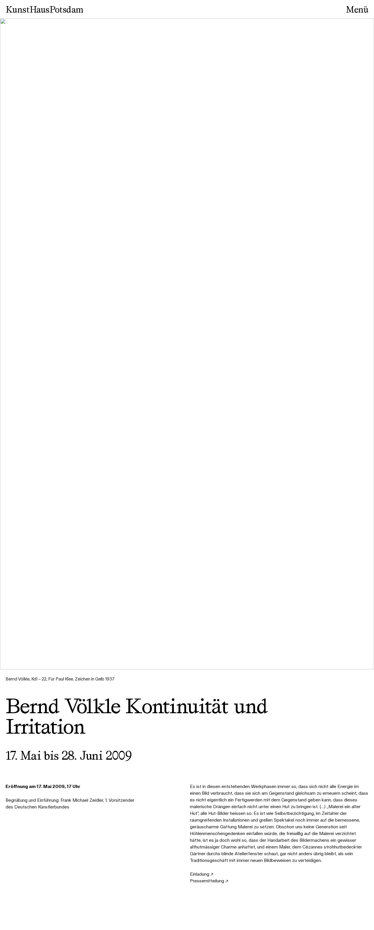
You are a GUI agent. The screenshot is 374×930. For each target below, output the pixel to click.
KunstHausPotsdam (44, 9)
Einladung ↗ (201, 874)
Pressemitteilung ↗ (209, 881)
